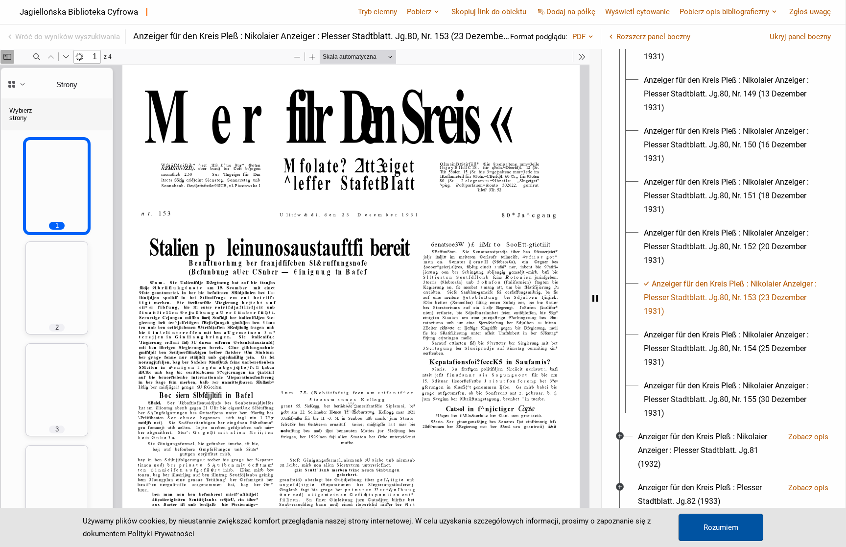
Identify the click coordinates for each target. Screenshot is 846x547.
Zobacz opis (808, 436)
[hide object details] (595, 298)
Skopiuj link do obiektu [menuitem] (488, 11)
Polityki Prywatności (161, 533)
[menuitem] (732, 94)
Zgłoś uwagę (810, 11)
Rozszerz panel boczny (653, 36)
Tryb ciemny (377, 11)
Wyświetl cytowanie (637, 11)
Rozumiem (721, 527)
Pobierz (419, 11)
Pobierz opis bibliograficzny (724, 11)
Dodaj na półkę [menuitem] (570, 11)
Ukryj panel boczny (800, 36)
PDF (579, 36)
